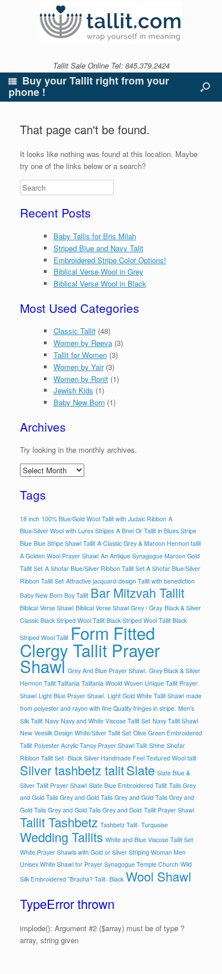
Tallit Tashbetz (59, 822)
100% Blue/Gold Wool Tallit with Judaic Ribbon (104, 518)
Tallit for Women (80, 354)
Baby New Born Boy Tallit (54, 595)
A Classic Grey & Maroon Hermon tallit (149, 543)
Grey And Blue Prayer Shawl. (107, 670)
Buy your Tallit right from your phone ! (89, 86)
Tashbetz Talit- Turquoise (134, 824)
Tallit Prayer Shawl (169, 810)
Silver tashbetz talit (72, 770)
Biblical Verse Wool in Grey (98, 271)
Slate (140, 770)
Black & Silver (183, 607)
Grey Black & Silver (174, 670)
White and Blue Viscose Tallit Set (149, 839)
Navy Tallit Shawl (175, 721)
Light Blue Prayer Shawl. (72, 695)
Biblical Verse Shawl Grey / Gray (119, 607)
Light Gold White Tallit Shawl (146, 695)
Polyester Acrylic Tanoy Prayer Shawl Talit (90, 745)
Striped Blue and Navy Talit (98, 248)
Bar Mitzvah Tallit (137, 592)
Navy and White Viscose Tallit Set (105, 721)
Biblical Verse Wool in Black (100, 283)
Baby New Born (79, 402)
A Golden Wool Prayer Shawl (59, 556)
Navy (52, 721)
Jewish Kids (73, 390)
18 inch (29, 518)
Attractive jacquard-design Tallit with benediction (130, 581)
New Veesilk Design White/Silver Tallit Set (75, 733)
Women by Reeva (83, 342)
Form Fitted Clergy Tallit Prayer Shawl (90, 649)
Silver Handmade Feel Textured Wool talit (140, 758)
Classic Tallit (75, 330)
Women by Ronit (81, 378)
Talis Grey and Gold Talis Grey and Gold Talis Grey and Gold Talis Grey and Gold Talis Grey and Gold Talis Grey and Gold (108, 798)
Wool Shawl (158, 876)
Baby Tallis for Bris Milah (95, 236)
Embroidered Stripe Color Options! (110, 260)
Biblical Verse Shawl (46, 607)
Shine (157, 745)
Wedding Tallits (61, 837)
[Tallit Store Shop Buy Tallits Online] (111, 23)
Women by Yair (79, 366)
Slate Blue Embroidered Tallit (128, 785)
